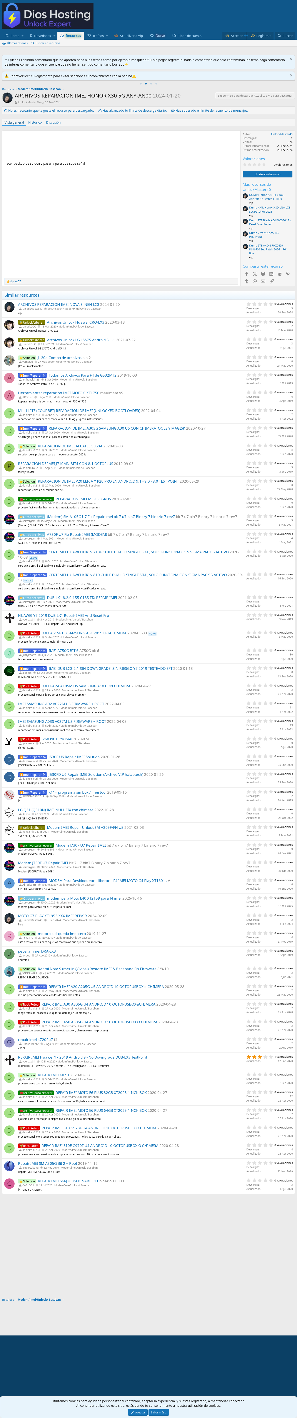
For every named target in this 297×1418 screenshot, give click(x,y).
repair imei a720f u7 (35, 1039)
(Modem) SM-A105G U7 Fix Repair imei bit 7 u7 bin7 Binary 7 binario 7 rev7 (111, 516)
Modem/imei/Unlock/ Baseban (83, 309)
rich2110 (27, 938)
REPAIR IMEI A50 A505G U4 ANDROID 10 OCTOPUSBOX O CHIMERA (99, 1021)
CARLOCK (28, 1185)
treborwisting (30, 1168)
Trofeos (98, 35)
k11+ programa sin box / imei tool (77, 792)
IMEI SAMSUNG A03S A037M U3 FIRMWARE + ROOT (62, 721)
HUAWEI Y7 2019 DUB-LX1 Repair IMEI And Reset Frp (63, 615)
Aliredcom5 (29, 885)
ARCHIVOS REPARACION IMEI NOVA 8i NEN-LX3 (58, 304)
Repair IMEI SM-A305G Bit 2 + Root (47, 1163)
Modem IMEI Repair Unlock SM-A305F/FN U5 (85, 827)
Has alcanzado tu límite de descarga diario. (135, 110)
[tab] (140, 83)
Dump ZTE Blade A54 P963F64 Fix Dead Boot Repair (270, 222)
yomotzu (27, 362)
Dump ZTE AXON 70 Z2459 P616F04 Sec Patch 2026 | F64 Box (268, 249)
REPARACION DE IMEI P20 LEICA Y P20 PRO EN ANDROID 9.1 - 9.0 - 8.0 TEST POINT (108, 481)
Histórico (35, 122)
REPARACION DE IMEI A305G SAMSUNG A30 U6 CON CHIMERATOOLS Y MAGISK (117, 428)
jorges (26, 955)
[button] (23, 36)
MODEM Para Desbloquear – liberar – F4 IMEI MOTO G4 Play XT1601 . (108, 880)
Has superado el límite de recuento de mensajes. (211, 110)
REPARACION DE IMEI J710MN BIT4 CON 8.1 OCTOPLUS (65, 463)
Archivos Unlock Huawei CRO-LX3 (75, 322)
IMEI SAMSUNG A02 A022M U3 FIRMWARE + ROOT (61, 703)
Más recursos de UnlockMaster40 (257, 187)
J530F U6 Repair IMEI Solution (74, 756)
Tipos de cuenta (190, 35)
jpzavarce (28, 743)
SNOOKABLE (30, 973)
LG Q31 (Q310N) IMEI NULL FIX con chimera (55, 809)
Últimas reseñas (17, 43)
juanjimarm (29, 655)
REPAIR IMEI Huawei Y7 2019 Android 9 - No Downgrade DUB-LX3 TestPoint (82, 1057)
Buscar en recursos (48, 43)
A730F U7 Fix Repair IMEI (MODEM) (77, 534)
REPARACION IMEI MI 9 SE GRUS (83, 498)
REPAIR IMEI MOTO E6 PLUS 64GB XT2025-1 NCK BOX (101, 1110)
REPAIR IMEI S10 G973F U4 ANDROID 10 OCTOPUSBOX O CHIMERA (99, 1127)
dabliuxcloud (30, 761)
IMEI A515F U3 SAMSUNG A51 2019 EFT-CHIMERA (84, 632)
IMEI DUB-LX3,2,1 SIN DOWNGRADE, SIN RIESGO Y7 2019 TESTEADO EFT (110, 668)
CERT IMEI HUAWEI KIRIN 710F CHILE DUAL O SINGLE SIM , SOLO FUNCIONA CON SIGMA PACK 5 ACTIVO (139, 551)
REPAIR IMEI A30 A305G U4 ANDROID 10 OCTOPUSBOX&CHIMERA (98, 1004)
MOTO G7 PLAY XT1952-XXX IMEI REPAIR (52, 915)
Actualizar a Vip (131, 35)
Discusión (53, 122)
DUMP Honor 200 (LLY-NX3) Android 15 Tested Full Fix (267, 197)
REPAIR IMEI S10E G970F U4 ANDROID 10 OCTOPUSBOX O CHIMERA (100, 1145)
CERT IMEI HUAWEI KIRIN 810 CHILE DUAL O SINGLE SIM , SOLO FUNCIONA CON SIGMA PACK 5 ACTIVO (138, 574)
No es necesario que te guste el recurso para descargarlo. (51, 110)
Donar (160, 35)
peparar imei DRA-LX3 (37, 951)
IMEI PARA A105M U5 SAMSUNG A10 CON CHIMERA (86, 685)
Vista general (14, 122)
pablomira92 (30, 468)
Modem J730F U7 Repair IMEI (81, 845)
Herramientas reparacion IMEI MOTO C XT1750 (58, 392)
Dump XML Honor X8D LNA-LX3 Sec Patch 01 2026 (269, 209)
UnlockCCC (29, 326)
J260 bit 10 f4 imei (57, 738)
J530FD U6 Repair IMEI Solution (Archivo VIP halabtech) (96, 774)
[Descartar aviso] (290, 60)
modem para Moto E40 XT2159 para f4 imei (84, 898)
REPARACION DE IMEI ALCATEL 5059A (70, 445)
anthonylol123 (31, 379)
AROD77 (27, 397)
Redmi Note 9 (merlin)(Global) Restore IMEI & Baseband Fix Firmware (97, 968)
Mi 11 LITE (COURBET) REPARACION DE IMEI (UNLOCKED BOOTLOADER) (79, 410)
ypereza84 (28, 619)
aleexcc (27, 673)
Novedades (42, 35)
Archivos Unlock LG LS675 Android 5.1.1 (81, 339)
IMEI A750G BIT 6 (63, 650)
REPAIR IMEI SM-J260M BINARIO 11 (68, 1180)
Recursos (73, 35)
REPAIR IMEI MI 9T (53, 1074)
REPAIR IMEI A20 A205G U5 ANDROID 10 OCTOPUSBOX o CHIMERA (106, 986)
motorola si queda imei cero (62, 933)
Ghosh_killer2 (30, 1044)
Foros (15, 35)
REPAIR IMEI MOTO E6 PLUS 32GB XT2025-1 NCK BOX (101, 1092)
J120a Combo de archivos (60, 357)
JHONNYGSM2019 (33, 796)
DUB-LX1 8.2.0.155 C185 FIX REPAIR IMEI (82, 597)
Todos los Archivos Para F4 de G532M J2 (83, 375)
